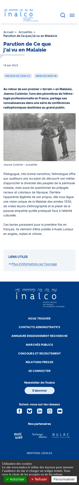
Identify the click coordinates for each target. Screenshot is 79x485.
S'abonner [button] (39, 390)
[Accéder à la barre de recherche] (63, 15)
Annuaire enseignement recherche (39, 336)
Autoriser (16, 479)
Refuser (40, 479)
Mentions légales (39, 453)
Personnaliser (64, 479)
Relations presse (39, 362)
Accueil (8, 32)
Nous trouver (39, 318)
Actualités (26, 32)
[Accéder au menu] (72, 15)
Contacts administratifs (39, 327)
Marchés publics (39, 344)
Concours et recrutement (39, 353)
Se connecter (39, 370)
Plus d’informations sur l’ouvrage (34, 264)
